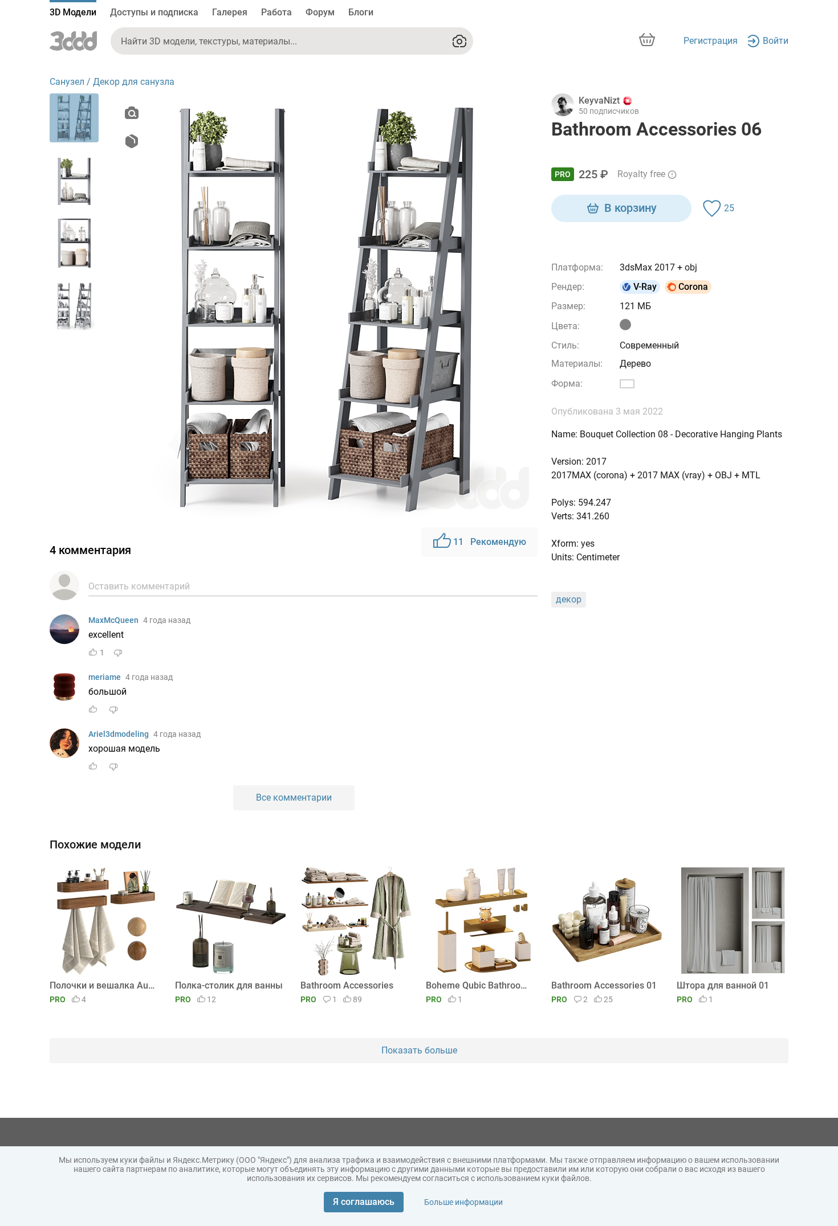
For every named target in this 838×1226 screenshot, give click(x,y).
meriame (104, 677)
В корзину (630, 208)
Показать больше (419, 1050)
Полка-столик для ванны (229, 985)
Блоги (360, 12)
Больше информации (463, 1202)
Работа (276, 12)
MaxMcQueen (113, 620)
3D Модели (73, 12)
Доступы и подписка (154, 12)
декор (568, 599)
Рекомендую (489, 541)
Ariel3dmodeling (118, 734)
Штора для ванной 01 (723, 985)
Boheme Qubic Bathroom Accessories (480, 985)
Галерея (229, 12)
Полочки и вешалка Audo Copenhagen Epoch (103, 985)
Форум (320, 12)
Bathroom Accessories (346, 985)
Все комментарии (294, 797)
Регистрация (711, 40)
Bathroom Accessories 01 (604, 985)
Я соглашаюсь (363, 1201)
